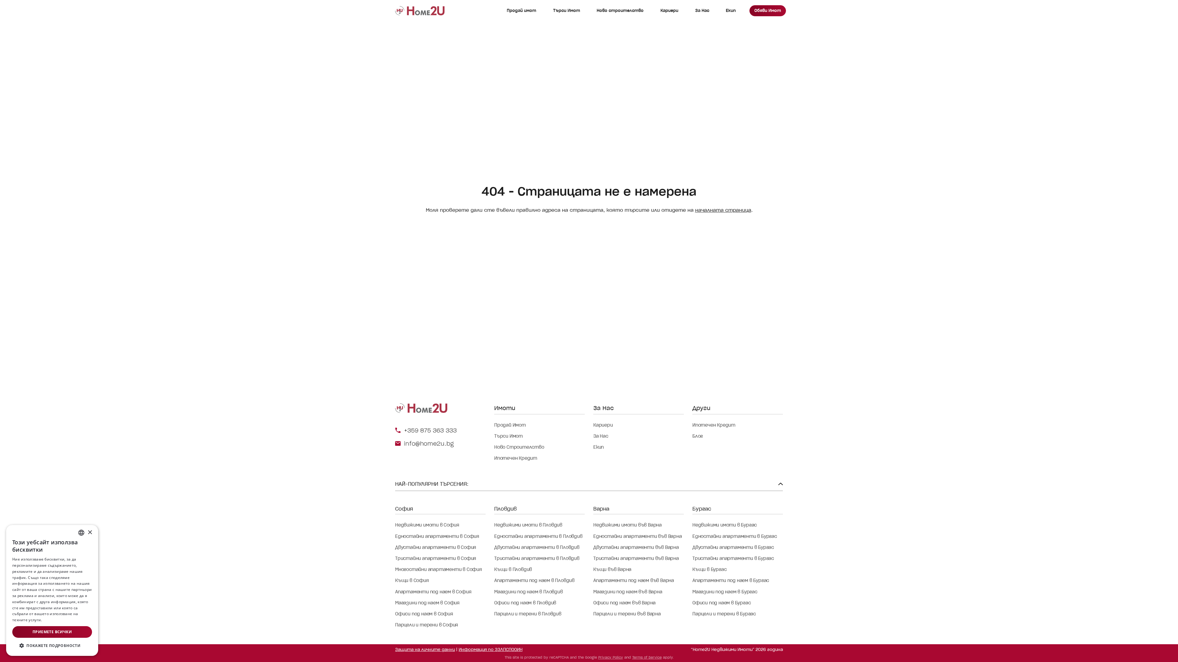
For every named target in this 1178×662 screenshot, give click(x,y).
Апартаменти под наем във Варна (633, 580)
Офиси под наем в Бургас (721, 603)
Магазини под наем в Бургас (724, 592)
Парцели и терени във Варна (627, 614)
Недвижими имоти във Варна (627, 525)
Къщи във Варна (612, 569)
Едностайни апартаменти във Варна (637, 536)
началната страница (723, 210)
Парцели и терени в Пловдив (527, 614)
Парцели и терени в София (426, 625)
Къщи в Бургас (709, 569)
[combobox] (81, 533)
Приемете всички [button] (52, 631)
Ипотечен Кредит (515, 458)
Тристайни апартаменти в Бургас (733, 558)
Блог (697, 436)
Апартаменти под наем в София (433, 592)
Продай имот (521, 10)
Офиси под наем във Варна (624, 603)
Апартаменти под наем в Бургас (730, 580)
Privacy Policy (610, 657)
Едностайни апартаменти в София (437, 536)
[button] (52, 646)
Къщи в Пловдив (513, 569)
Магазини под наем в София (427, 603)
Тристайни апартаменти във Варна (636, 558)
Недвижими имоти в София (427, 525)
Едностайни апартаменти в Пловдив (538, 536)
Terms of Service (647, 657)
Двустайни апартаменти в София (435, 547)
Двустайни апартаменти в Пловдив (536, 547)
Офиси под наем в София (424, 614)
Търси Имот (566, 10)
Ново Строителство (519, 447)
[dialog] (52, 590)
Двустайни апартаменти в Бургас (733, 547)
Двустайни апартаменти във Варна (636, 547)
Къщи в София (412, 580)
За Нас (702, 10)
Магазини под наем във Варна (627, 592)
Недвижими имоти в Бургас (724, 525)
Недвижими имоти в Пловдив (528, 525)
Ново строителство (620, 10)
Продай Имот (510, 425)
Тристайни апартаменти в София (435, 558)
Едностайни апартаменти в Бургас (734, 536)
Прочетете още (57, 619)
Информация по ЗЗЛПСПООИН (490, 649)
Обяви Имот (767, 10)
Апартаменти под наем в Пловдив (534, 580)
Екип (731, 10)
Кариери (669, 10)
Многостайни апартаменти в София (438, 569)
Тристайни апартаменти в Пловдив (536, 558)
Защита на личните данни (425, 649)
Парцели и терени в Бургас (724, 614)
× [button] (89, 532)
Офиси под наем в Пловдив (525, 603)
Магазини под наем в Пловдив (528, 592)
